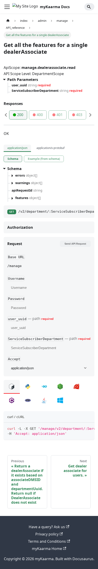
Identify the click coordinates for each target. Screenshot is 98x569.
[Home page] (8, 20)
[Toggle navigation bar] (7, 6)
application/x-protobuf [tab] (50, 148)
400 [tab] (40, 114)
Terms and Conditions (47, 541)
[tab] (13, 159)
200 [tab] (20, 114)
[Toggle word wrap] (80, 428)
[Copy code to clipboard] (89, 428)
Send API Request (75, 243)
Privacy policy (47, 534)
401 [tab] (60, 114)
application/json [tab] (17, 148)
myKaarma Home (47, 548)
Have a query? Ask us (47, 526)
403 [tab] (79, 114)
